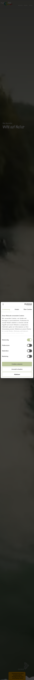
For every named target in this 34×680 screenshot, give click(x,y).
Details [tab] (17, 309)
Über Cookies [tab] (28, 309)
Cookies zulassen (17, 364)
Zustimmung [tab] (6, 309)
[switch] (29, 345)
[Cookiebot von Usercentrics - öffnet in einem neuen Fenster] (24, 304)
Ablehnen (17, 374)
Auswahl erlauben (17, 369)
